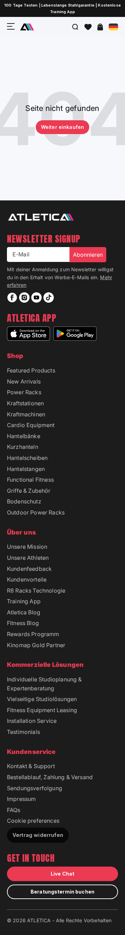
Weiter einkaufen (62, 127)
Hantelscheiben (27, 457)
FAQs (13, 809)
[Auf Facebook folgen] (12, 297)
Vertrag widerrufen (37, 835)
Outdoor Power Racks (36, 512)
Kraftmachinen (26, 414)
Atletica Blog (23, 612)
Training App (24, 601)
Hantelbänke (23, 436)
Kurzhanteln (22, 446)
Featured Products (31, 370)
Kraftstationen (25, 403)
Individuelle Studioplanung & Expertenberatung (44, 684)
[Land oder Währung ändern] (113, 26)
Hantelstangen (26, 468)
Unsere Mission (27, 546)
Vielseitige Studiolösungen (42, 699)
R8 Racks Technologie (36, 590)
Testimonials (23, 731)
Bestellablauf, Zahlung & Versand (50, 777)
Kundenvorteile (27, 579)
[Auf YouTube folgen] (36, 297)
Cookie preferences (33, 820)
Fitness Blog (23, 623)
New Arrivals (24, 381)
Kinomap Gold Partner (36, 645)
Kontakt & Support (31, 766)
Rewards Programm (33, 634)
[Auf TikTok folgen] (48, 297)
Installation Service (32, 720)
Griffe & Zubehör (29, 490)
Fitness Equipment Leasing (42, 710)
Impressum (21, 798)
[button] (88, 27)
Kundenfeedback (29, 568)
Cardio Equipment (31, 425)
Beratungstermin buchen (62, 892)
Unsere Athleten (28, 557)
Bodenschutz (24, 501)
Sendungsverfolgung (34, 788)
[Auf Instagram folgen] (24, 297)
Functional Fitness (30, 479)
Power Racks (24, 392)
